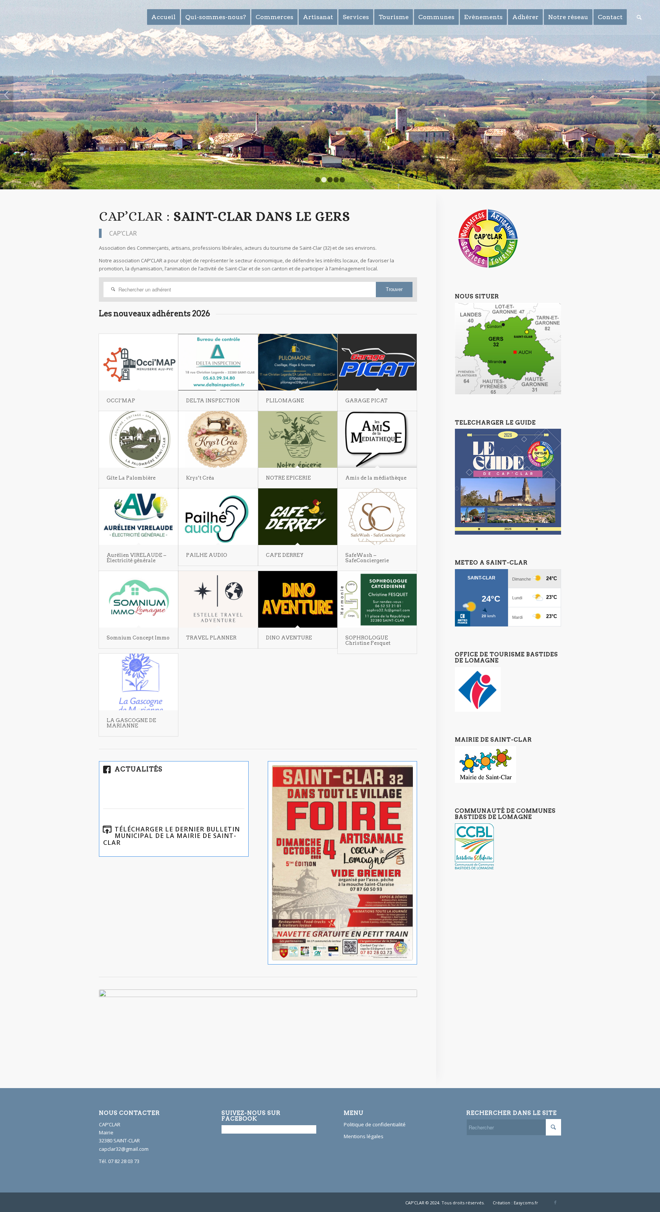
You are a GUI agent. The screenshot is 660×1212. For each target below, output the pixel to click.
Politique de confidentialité (375, 1124)
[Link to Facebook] (555, 1202)
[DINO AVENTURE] (297, 599)
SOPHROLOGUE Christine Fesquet (367, 640)
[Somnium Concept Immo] (138, 599)
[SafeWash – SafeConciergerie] (377, 516)
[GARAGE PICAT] (377, 362)
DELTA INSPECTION (213, 400)
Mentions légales (363, 1136)
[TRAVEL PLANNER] (217, 599)
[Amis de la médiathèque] (377, 439)
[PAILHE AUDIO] (217, 516)
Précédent (6, 95)
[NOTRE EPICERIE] (297, 439)
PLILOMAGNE (285, 400)
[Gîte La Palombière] (138, 439)
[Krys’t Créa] (217, 439)
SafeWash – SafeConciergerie (367, 557)
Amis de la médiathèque (375, 478)
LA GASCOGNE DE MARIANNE (131, 723)
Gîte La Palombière (131, 478)
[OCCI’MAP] (138, 362)
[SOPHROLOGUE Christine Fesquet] (377, 599)
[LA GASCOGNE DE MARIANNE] (138, 682)
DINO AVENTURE (289, 638)
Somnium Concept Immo (138, 638)
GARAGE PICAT (366, 400)
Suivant (653, 95)
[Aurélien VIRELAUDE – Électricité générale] (138, 516)
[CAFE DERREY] (297, 516)
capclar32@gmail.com (124, 1148)
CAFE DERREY (285, 555)
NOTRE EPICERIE (288, 478)
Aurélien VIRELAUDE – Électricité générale (136, 557)
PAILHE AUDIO (206, 555)
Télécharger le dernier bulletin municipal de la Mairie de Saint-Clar (171, 836)
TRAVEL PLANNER (211, 638)
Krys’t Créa (200, 478)
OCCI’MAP (121, 400)
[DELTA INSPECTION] (217, 362)
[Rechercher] (639, 17)
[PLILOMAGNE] (297, 362)
